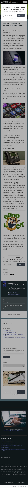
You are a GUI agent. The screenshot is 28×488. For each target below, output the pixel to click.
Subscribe (20, 15)
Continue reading (14, 18)
